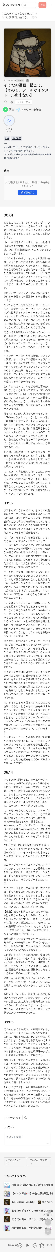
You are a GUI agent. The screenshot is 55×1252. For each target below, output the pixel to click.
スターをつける (13, 1117)
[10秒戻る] (20, 1245)
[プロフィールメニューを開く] (51, 5)
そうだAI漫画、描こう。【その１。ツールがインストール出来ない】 (26, 90)
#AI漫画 (16, 138)
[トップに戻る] (48, 1222)
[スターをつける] (6, 102)
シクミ (9, 129)
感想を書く (29, 192)
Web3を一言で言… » (39, 1162)
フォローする (23, 102)
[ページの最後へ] (48, 1231)
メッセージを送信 (31, 109)
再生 (11, 109)
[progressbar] (27, 1239)
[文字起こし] (27, 80)
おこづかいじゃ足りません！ (18, 13)
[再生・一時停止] (27, 1245)
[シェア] (11, 102)
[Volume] (14, 1245)
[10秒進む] (34, 1245)
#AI (7, 138)
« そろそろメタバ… (13, 1162)
